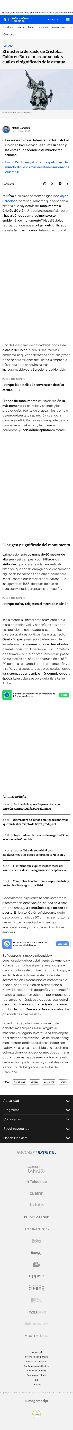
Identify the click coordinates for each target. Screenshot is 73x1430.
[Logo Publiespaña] (36, 1324)
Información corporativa (36, 1356)
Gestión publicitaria (36, 1375)
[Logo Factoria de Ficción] (36, 1229)
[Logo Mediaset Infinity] (36, 1169)
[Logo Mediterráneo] (36, 1335)
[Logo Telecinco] (36, 1181)
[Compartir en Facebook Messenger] (60, 184)
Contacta (36, 1384)
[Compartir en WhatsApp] (45, 184)
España (20, 27)
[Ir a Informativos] (20, 19)
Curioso (8, 34)
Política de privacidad (36, 1361)
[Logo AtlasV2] (37, 1312)
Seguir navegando (16, 1128)
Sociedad (43, 27)
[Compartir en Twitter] (52, 184)
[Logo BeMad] (36, 1264)
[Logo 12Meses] (36, 1300)
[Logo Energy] (36, 1252)
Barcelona (49, 1082)
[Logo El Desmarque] (36, 1217)
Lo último (8, 27)
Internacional (58, 27)
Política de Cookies (36, 1370)
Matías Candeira (21, 128)
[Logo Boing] (36, 1241)
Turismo (7, 45)
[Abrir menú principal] (68, 19)
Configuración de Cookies (36, 1366)
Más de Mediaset (15, 1138)
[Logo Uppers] (36, 1276)
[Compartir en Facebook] (68, 184)
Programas (11, 1110)
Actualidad (19, 1082)
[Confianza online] (36, 1417)
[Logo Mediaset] (36, 1154)
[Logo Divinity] (36, 1205)
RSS (36, 1380)
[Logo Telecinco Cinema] (36, 1288)
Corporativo (12, 1119)
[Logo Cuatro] (36, 1193)
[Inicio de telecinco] (4, 19)
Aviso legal (36, 1352)
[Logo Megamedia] (38, 1401)
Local (31, 27)
